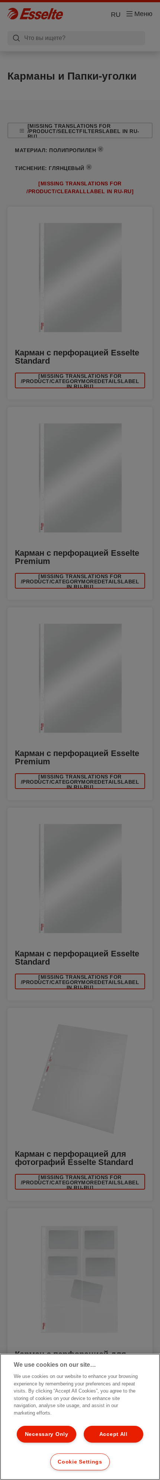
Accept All (113, 1434)
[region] (80, 1417)
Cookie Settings (80, 1462)
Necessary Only (46, 1434)
